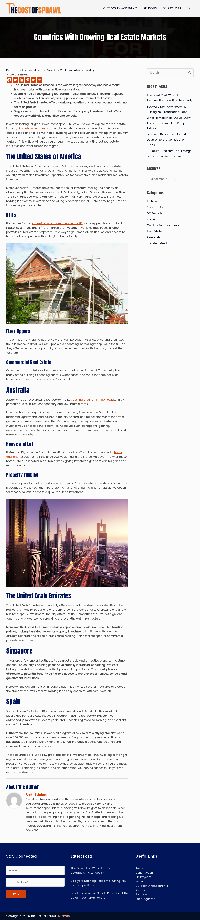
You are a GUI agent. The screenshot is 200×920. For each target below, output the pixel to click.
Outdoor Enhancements (163, 225)
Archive (152, 201)
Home (151, 219)
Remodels (153, 237)
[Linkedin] (21, 80)
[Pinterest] (27, 80)
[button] (189, 8)
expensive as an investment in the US (57, 223)
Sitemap (64, 916)
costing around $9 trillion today (94, 399)
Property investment (32, 128)
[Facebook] (9, 80)
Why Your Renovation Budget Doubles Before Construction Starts (166, 140)
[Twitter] (15, 80)
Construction (155, 207)
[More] (39, 80)
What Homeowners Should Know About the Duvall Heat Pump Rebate (169, 123)
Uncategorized (157, 243)
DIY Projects (154, 213)
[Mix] (33, 80)
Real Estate (13, 70)
